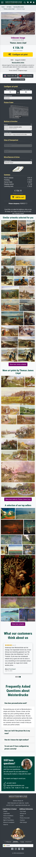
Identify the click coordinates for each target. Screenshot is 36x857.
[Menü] (2, 2)
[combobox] (18, 98)
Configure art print (19, 54)
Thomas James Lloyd (9, 9)
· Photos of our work (24, 818)
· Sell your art (22, 813)
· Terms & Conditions (8, 816)
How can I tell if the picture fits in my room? (17, 732)
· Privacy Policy (6, 818)
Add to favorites (27, 76)
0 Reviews (21, 79)
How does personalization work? (16, 703)
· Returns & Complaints (8, 822)
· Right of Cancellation (8, 820)
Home (3, 7)
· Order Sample (23, 822)
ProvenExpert (12, 669)
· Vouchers (22, 820)
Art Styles (9, 7)
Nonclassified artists (18, 7)
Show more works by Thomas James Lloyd (18, 499)
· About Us (5, 824)
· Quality (21, 816)
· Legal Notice (6, 813)
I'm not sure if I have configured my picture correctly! (17, 747)
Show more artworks (18, 624)
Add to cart (19, 197)
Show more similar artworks (18, 364)
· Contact (5, 811)
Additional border (8, 95)
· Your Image (22, 811)
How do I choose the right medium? (17, 740)
